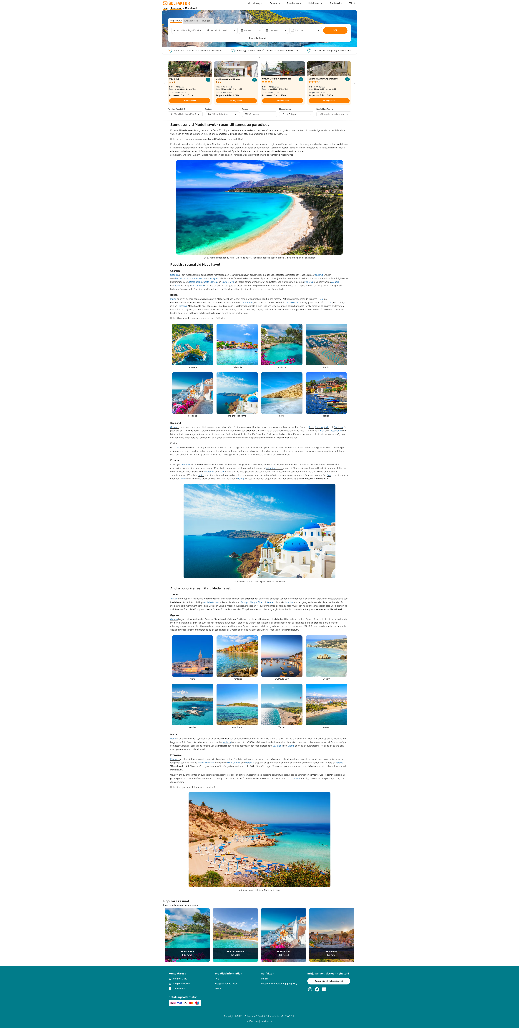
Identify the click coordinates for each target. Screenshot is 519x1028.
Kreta (311, 427)
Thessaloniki (335, 430)
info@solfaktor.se (181, 983)
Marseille (249, 762)
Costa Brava (228, 282)
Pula (329, 475)
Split (221, 471)
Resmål (273, 3)
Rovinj (240, 478)
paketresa (295, 778)
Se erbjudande (190, 101)
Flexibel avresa (285, 109)
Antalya (245, 602)
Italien (173, 299)
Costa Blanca (210, 282)
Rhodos (319, 427)
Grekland (174, 427)
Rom (321, 299)
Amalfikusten (292, 302)
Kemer (270, 602)
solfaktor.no (253, 1021)
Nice (229, 762)
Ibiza (177, 285)
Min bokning (254, 3)
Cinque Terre (246, 302)
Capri (329, 302)
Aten (322, 430)
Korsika (339, 762)
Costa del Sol (195, 282)
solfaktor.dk (266, 1021)
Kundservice (336, 3)
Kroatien (186, 464)
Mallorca (308, 282)
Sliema (290, 746)
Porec (183, 478)
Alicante (191, 278)
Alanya (253, 602)
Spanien (174, 275)
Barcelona (180, 278)
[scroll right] (355, 84)
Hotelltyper (314, 3)
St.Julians (277, 746)
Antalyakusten (211, 602)
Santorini (338, 427)
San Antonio (197, 285)
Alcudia (335, 282)
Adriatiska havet (274, 468)
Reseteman (293, 3)
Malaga (213, 278)
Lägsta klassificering (324, 109)
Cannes (236, 762)
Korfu (326, 427)
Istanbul (289, 602)
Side (260, 602)
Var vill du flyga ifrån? (176, 109)
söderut (319, 275)
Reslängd (208, 109)
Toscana (183, 306)
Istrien (201, 475)
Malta (173, 738)
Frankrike (175, 759)
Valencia (200, 278)
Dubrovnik (209, 471)
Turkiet (173, 598)
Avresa (245, 109)
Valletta (227, 742)
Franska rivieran (206, 762)
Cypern (174, 619)
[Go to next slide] (345, 935)
